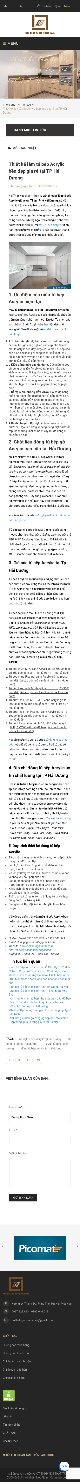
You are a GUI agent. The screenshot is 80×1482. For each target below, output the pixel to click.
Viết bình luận (18, 1153)
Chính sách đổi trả (14, 1377)
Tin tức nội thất (12, 1424)
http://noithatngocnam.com (36, 946)
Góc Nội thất (10, 1441)
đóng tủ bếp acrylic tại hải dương (41, 1048)
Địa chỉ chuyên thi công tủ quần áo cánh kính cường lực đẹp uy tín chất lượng (37, 1004)
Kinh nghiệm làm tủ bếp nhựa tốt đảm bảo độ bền (40, 998)
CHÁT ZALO (10, 1432)
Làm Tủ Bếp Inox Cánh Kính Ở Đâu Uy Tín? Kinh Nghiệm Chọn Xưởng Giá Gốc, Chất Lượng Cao (39, 969)
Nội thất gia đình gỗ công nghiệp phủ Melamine (39, 1018)
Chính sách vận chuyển (17, 1361)
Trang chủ (10, 104)
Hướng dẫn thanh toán (16, 1353)
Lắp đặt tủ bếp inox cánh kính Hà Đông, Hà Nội (39, 987)
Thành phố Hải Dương (58, 818)
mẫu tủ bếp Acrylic (49, 225)
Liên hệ (7, 1416)
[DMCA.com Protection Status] (9, 1395)
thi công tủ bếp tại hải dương (38, 1041)
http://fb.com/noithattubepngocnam (30, 950)
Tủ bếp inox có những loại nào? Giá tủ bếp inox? (39, 975)
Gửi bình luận (23, 1197)
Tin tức (27, 104)
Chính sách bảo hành (15, 1369)
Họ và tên (15, 1107)
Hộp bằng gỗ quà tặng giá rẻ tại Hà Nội (34, 1022)
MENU (12, 43)
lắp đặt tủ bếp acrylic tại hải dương (40, 1039)
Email (13, 1130)
